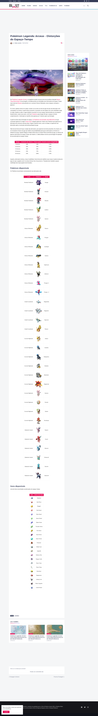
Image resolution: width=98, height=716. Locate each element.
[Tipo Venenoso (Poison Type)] (71, 121)
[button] (84, 5)
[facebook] (84, 1)
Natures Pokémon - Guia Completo (81, 84)
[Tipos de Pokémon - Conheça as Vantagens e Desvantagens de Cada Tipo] (71, 75)
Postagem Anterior (14, 676)
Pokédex (67, 5)
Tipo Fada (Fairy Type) (82, 113)
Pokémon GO (53, 5)
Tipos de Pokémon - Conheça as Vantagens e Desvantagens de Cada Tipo (81, 76)
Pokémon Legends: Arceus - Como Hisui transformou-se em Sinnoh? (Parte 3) (55, 637)
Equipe (14, 1)
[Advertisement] (49, 21)
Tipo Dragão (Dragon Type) (81, 133)
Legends (16, 615)
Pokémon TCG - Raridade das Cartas (81, 107)
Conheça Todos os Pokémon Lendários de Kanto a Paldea (81, 91)
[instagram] (88, 1)
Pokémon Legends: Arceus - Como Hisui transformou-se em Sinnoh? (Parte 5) (18, 637)
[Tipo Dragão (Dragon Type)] (71, 134)
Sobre (19, 1)
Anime (23, 5)
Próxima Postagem (59, 676)
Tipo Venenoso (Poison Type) (80, 120)
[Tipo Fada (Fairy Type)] (71, 114)
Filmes (29, 5)
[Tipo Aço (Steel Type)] (71, 127)
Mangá (35, 5)
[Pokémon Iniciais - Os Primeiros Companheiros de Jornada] (71, 99)
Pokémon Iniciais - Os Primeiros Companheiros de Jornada (81, 99)
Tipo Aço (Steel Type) (82, 126)
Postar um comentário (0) (36, 671)
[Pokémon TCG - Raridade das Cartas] (71, 108)
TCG (46, 5)
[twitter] (86, 1)
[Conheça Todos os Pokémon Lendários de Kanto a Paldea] (71, 91)
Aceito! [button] (6, 712)
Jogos (41, 5)
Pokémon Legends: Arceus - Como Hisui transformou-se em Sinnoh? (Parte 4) (36, 637)
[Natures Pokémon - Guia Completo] (71, 85)
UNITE (60, 5)
